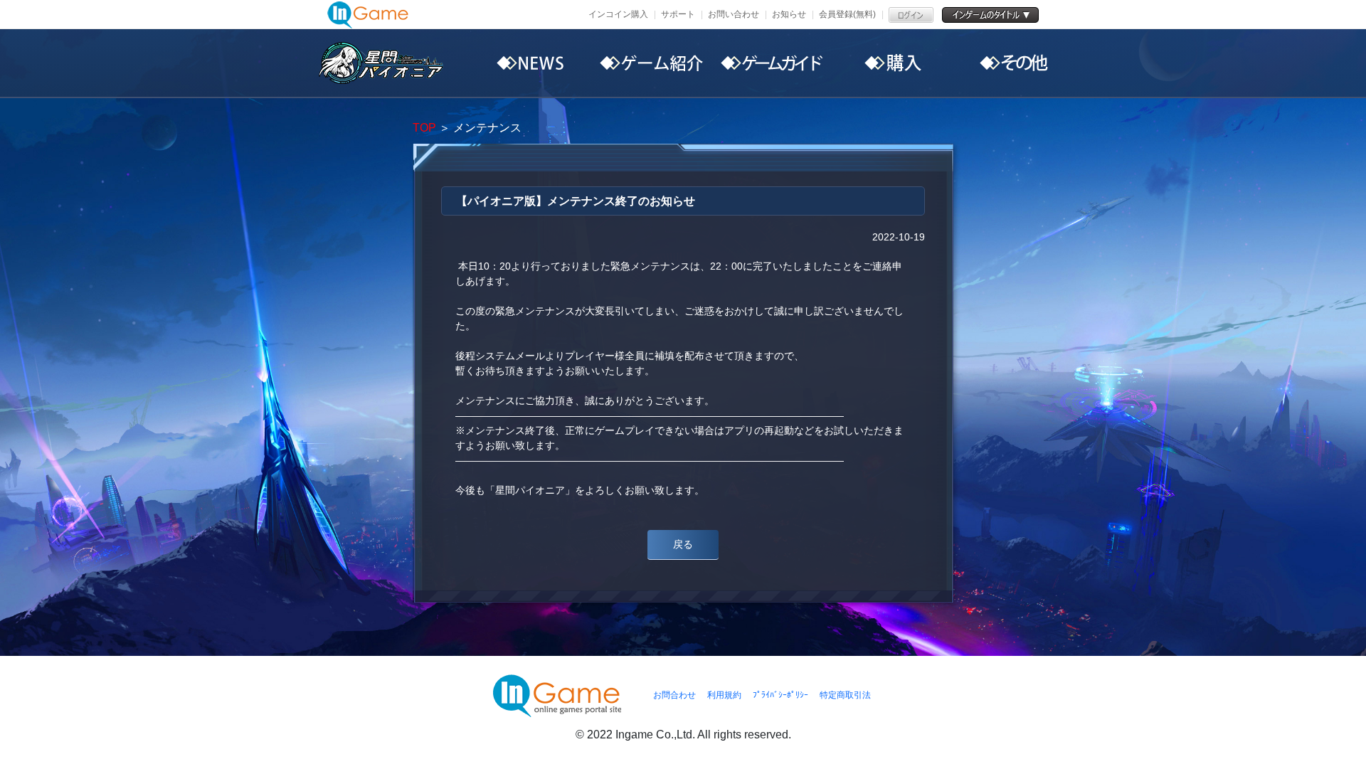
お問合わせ (674, 695)
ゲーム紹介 (651, 63)
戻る (683, 544)
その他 (1014, 63)
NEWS (530, 63)
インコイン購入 (618, 14)
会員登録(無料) (847, 14)
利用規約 (724, 695)
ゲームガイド (772, 63)
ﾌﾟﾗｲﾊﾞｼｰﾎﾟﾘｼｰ (780, 695)
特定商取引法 (845, 695)
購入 (893, 63)
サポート (678, 14)
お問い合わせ (733, 14)
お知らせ (789, 14)
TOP (424, 128)
